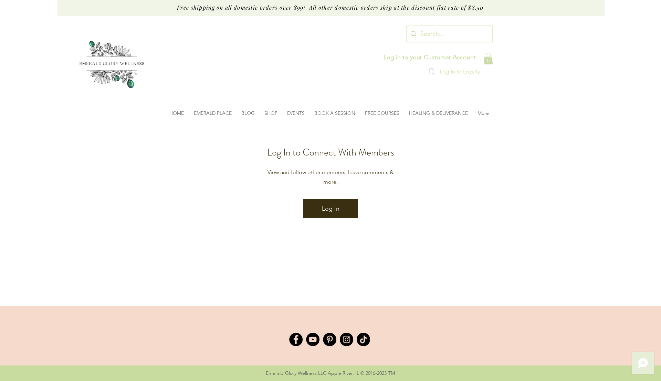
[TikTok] (363, 339)
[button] (488, 58)
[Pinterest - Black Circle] (329, 339)
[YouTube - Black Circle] (312, 339)
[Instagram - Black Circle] (346, 339)
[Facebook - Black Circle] (296, 339)
